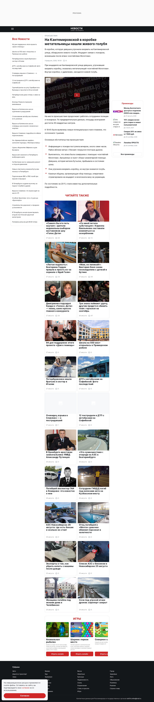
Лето (111, 677)
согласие (26, 688)
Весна (79, 671)
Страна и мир (115, 688)
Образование (114, 680)
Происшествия (51, 36)
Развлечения (82, 685)
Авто (14, 671)
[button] (127, 112)
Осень (79, 683)
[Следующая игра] (106, 629)
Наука (47, 680)
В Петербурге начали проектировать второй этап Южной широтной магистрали (25, 214)
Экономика (49, 691)
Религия (113, 685)
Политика (113, 683)
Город (112, 671)
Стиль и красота (83, 688)
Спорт (47, 688)
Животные (81, 674)
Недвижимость (82, 680)
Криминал (48, 677)
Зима (14, 677)
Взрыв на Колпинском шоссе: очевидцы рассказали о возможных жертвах (25, 126)
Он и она (48, 683)
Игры (77, 618)
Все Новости (21, 39)
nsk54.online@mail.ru (134, 698)
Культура (80, 677)
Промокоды (127, 103)
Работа (47, 685)
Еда (46, 674)
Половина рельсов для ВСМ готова (24, 222)
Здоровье (113, 674)
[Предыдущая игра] (47, 629)
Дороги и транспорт (19, 674)
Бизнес (47, 671)
